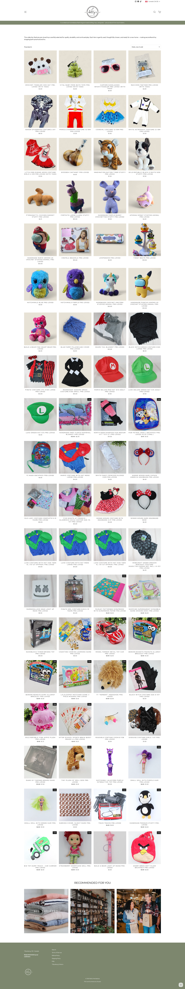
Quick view (40, 81)
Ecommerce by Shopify (95, 981)
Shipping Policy (56, 958)
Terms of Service (57, 952)
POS (85, 981)
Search (54, 950)
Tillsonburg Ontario (57, 964)
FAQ (53, 961)
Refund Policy (56, 955)
